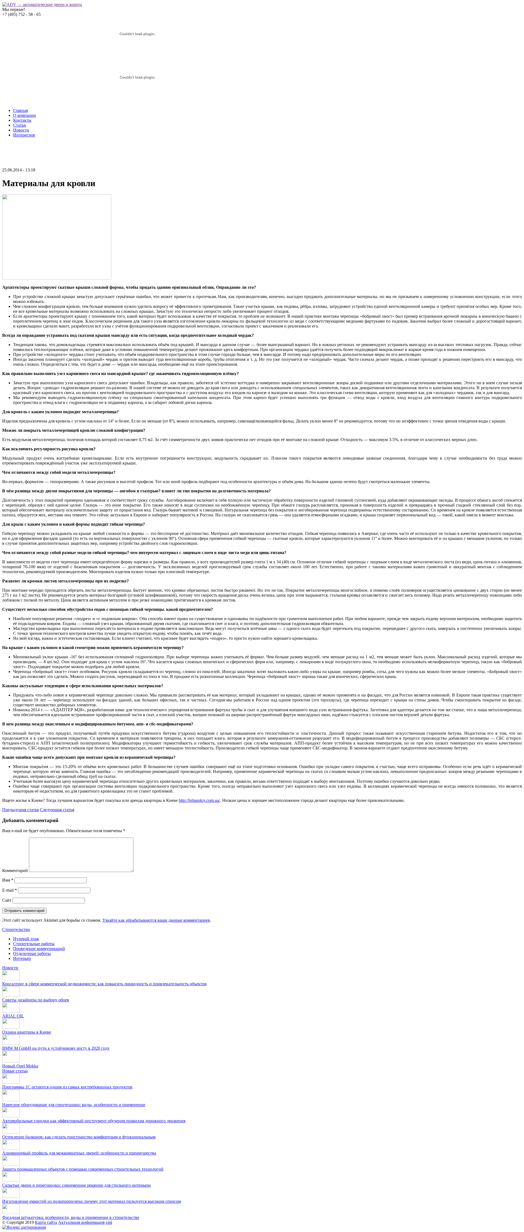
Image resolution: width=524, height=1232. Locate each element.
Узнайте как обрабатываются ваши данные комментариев (156, 920)
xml (109, 1222)
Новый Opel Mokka (20, 1066)
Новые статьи (15, 1071)
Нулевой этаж (26, 938)
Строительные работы (34, 943)
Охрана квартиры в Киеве (26, 1032)
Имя (7, 880)
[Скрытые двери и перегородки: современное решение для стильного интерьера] (11, 1180)
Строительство (16, 929)
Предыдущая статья (20, 809)
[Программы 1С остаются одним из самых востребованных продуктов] (11, 1082)
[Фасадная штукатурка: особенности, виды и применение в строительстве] (11, 1212)
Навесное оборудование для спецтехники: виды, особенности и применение (73, 1104)
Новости (21, 130)
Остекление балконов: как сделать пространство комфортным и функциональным (79, 1137)
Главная (20, 110)
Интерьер (22, 958)
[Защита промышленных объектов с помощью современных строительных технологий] (11, 1164)
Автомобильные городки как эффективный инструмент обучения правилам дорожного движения (93, 1120)
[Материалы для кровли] (56, 278)
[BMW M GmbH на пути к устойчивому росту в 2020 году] (11, 1043)
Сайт (6, 900)
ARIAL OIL (13, 1016)
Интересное (24, 135)
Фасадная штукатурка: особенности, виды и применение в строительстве (70, 1217)
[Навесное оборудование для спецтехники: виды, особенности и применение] (11, 1099)
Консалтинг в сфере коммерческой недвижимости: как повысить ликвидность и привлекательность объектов (104, 983)
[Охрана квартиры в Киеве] (11, 1027)
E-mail (9, 890)
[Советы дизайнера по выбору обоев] (11, 995)
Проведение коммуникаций (39, 948)
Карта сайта (46, 1222)
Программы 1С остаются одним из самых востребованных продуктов (67, 1087)
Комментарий (15, 870)
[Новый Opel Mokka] (11, 1061)
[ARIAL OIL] (11, 1011)
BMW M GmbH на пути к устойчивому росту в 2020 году (56, 1048)
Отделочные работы (32, 953)
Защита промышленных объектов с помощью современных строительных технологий (82, 1169)
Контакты (22, 120)
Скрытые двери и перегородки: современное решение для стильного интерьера (76, 1185)
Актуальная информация (81, 1222)
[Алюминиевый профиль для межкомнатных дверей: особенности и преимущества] (11, 1148)
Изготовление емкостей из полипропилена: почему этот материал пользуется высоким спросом (91, 1201)
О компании (24, 115)
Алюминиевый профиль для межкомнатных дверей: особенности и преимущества (79, 1153)
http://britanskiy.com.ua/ (199, 800)
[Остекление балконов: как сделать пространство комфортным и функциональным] (11, 1132)
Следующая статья (57, 809)
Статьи (19, 125)
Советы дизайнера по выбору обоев (35, 1000)
